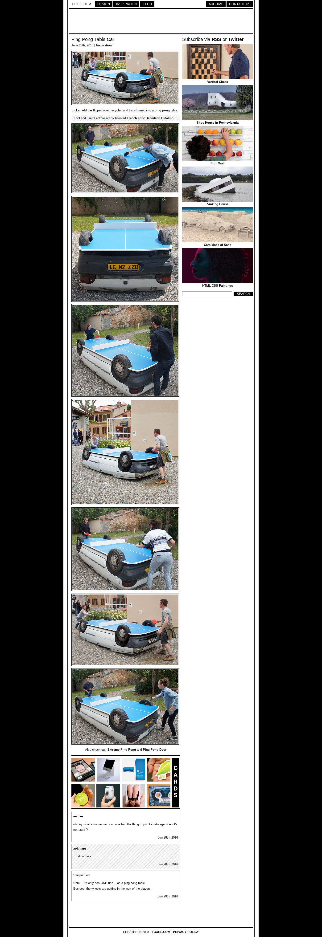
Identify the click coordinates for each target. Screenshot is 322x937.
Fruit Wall (218, 163)
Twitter (236, 39)
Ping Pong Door (154, 749)
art (98, 118)
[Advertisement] (161, 22)
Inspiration (126, 4)
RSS (216, 39)
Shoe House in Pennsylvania (218, 122)
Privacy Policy (186, 932)
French (132, 118)
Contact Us (239, 4)
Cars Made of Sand (217, 245)
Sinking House (217, 204)
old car (87, 110)
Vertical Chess (217, 82)
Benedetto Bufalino (159, 118)
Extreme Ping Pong (121, 749)
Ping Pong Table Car (92, 39)
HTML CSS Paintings (217, 285)
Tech (147, 4)
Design (103, 4)
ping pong (162, 110)
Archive (216, 4)
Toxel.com (81, 4)
